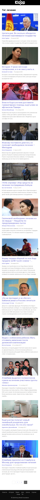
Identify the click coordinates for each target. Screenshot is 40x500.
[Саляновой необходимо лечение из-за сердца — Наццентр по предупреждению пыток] (20, 207)
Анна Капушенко (7, 150)
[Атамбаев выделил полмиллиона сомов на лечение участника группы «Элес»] (20, 366)
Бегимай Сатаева (7, 72)
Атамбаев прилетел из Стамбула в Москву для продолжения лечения (19, 461)
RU (22, 494)
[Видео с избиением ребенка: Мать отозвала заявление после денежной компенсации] (20, 326)
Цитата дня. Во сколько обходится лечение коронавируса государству (19, 34)
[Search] (37, 2)
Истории (11, 492)
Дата (22, 492)
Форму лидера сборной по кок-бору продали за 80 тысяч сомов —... (19, 259)
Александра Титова (8, 303)
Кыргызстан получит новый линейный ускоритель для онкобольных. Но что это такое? (17, 422)
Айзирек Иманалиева (8, 225)
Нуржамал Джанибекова (9, 427)
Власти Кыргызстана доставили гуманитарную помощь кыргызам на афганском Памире (20, 104)
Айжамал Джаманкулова (9, 385)
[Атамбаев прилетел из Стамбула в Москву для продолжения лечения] (20, 449)
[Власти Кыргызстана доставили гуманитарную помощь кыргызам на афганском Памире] (20, 91)
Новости (4, 492)
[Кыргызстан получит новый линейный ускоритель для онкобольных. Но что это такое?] (20, 409)
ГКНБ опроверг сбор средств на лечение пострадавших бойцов (17, 184)
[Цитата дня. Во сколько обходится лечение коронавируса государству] (20, 22)
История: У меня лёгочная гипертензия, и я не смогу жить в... (18, 68)
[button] (3, 2)
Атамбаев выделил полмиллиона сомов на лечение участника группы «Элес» (19, 380)
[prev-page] (13, 482)
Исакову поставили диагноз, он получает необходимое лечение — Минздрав (18, 145)
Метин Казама (6, 345)
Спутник (34, 492)
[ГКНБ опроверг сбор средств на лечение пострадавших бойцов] (20, 171)
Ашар (18, 494)
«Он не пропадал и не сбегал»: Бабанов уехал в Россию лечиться (18, 299)
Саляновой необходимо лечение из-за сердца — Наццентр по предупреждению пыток (19, 220)
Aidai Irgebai (5, 38)
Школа (28, 492)
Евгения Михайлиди (8, 110)
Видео (17, 492)
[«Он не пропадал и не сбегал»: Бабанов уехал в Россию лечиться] (20, 287)
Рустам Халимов (7, 187)
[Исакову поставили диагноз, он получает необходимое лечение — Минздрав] (20, 131)
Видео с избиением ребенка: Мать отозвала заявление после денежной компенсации (18, 340)
